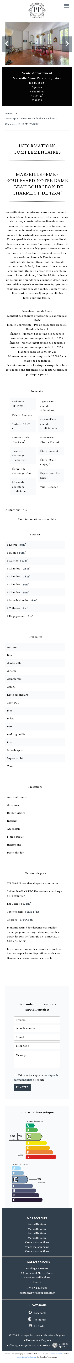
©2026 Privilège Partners (24, 1335)
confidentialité (57, 1353)
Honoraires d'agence (39, 1340)
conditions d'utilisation (26, 1357)
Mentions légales (54, 1335)
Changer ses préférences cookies (29, 1345)
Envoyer (22, 1087)
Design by (63, 1345)
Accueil (9, 113)
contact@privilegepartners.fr (37, 1293)
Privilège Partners (37, 1268)
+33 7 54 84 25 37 (37, 1288)
